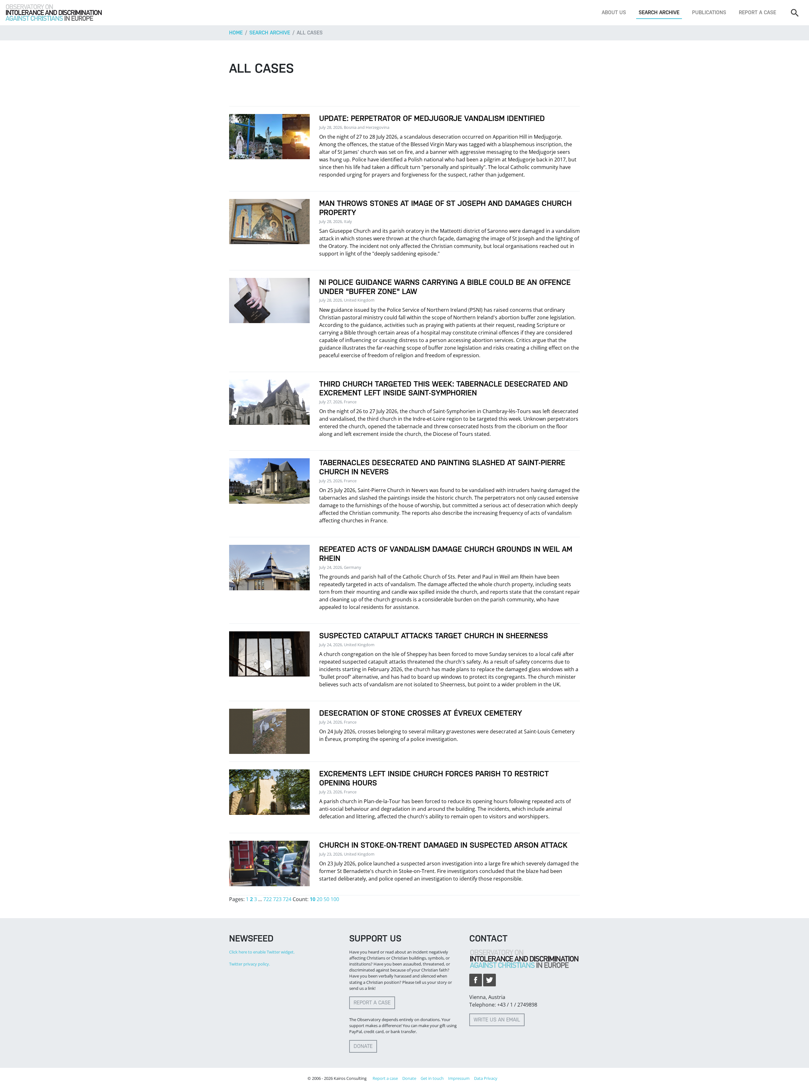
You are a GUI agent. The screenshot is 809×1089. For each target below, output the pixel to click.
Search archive (659, 12)
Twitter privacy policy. (249, 964)
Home (236, 33)
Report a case (757, 12)
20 (319, 899)
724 (287, 899)
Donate (363, 1046)
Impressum (459, 1078)
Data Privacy (485, 1078)
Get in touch (432, 1078)
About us (614, 12)
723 (277, 899)
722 (267, 899)
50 (326, 899)
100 (335, 899)
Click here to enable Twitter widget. (262, 952)
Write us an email (497, 1020)
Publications (709, 12)
